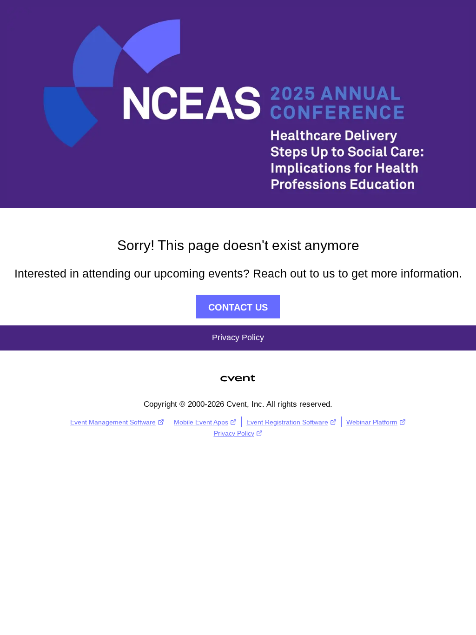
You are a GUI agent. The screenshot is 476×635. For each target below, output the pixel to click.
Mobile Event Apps (201, 422)
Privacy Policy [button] (238, 337)
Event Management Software (113, 422)
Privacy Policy (234, 433)
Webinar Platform (371, 422)
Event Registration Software (287, 422)
